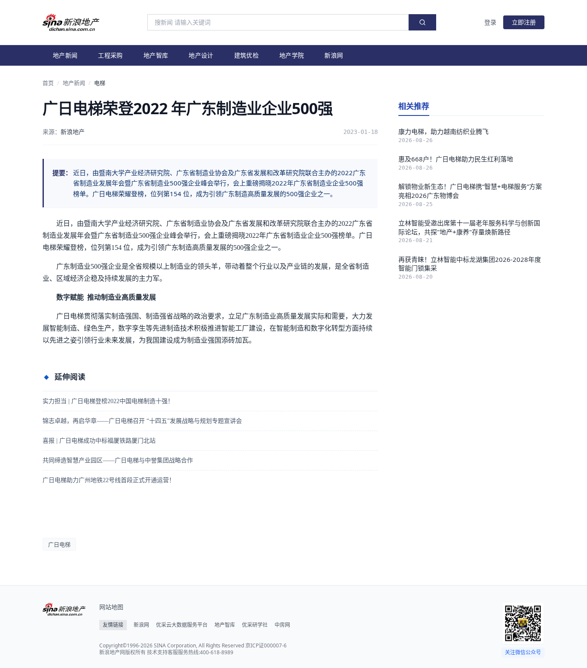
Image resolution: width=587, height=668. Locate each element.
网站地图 (111, 607)
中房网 (282, 625)
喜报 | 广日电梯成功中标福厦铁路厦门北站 (99, 440)
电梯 (99, 82)
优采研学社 (255, 625)
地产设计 (201, 55)
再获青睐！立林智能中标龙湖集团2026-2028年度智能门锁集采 (469, 264)
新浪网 (333, 55)
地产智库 (156, 55)
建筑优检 (246, 55)
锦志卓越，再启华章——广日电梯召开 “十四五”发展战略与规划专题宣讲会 (142, 421)
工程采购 (110, 55)
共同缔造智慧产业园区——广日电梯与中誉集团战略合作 (118, 460)
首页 (48, 82)
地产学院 (291, 55)
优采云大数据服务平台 (182, 625)
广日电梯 (59, 544)
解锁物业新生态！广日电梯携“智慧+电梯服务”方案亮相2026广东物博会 (470, 191)
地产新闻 (65, 55)
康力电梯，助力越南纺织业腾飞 (443, 131)
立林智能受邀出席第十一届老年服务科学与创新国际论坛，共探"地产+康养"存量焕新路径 (469, 227)
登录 (490, 22)
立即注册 (524, 22)
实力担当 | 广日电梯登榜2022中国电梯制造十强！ (108, 401)
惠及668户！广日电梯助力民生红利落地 (455, 159)
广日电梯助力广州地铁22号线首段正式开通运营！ (109, 480)
